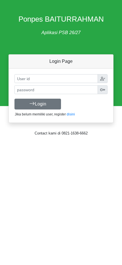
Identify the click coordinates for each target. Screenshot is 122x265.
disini (71, 114)
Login (40, 104)
